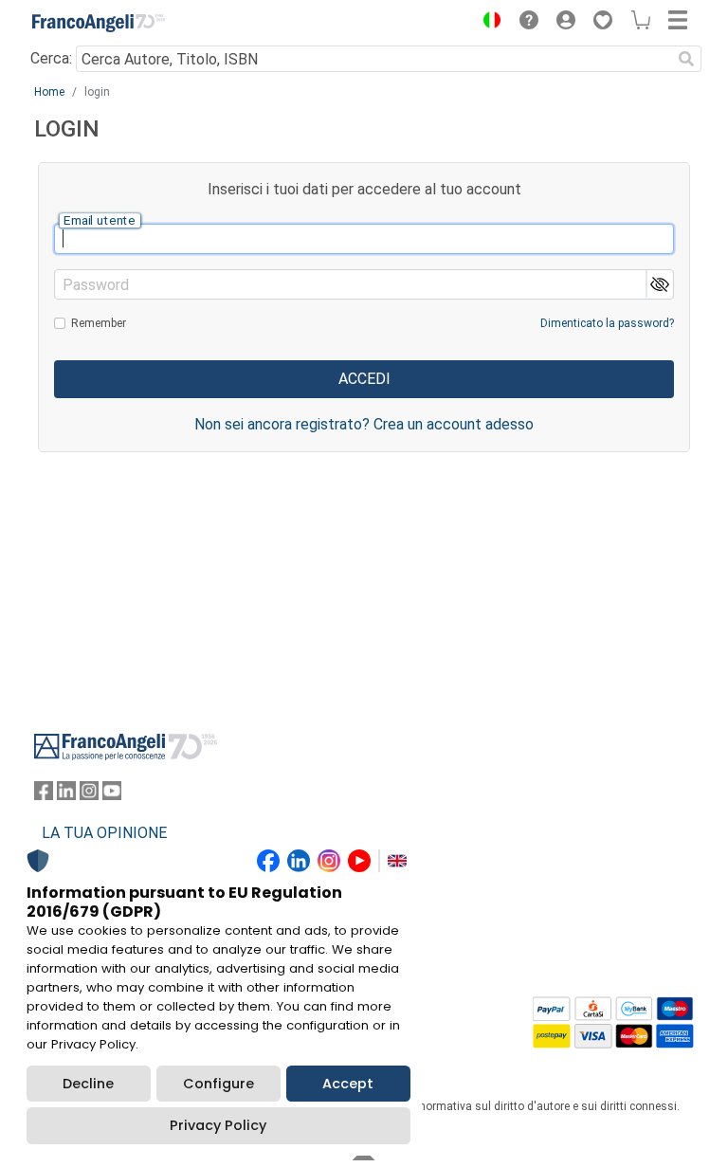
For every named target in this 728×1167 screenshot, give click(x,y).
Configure (218, 1083)
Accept (347, 1083)
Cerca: (51, 58)
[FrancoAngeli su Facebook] (43, 795)
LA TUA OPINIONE (104, 833)
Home (49, 92)
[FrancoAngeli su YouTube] (111, 795)
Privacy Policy (218, 1125)
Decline (88, 1083)
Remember (98, 323)
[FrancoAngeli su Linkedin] (66, 795)
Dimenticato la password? (607, 323)
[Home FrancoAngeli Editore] (98, 23)
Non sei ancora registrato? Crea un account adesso (364, 424)
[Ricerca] (686, 59)
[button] (487, 23)
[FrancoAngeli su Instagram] (89, 795)
